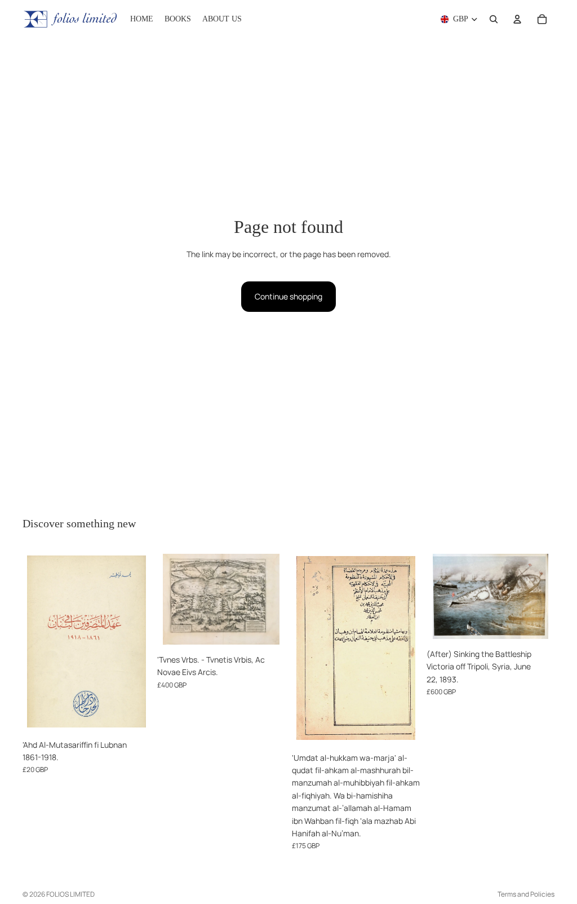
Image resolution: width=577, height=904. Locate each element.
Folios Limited (70, 894)
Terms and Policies (526, 894)
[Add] (133, 717)
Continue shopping (288, 296)
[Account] (517, 19)
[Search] (493, 19)
